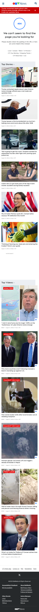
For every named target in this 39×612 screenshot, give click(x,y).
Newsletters (28, 568)
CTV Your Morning (13, 53)
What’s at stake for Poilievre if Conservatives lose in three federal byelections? (19, 553)
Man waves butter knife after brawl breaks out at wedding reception (19, 416)
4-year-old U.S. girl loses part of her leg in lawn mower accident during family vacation (18, 184)
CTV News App (6, 568)
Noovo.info (24, 598)
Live (25, 55)
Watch (20, 50)
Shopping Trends (25, 53)
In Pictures (27, 50)
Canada (15, 50)
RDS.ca (23, 603)
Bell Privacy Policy (26, 587)
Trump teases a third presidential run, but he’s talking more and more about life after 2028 (18, 122)
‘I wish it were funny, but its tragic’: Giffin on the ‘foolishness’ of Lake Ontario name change (18, 324)
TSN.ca (4, 603)
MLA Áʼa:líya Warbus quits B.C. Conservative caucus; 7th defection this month (17, 215)
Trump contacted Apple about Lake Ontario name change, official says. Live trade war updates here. (17, 91)
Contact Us (16, 568)
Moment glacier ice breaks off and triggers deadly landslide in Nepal (16, 461)
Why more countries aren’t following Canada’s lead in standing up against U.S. (18, 370)
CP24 (3, 598)
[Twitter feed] (19, 575)
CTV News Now (17, 55)
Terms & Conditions (26, 590)
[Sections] (3, 3)
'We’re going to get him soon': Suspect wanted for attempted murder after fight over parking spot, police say (19, 153)
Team (34, 568)
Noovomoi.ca (24, 600)
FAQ (22, 568)
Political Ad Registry (26, 592)
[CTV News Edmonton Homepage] (19, 4)
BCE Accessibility (7, 587)
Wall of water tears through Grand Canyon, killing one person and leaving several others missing (19, 507)
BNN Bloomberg (7, 600)
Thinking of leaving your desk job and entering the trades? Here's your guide (19, 245)
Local (9, 50)
